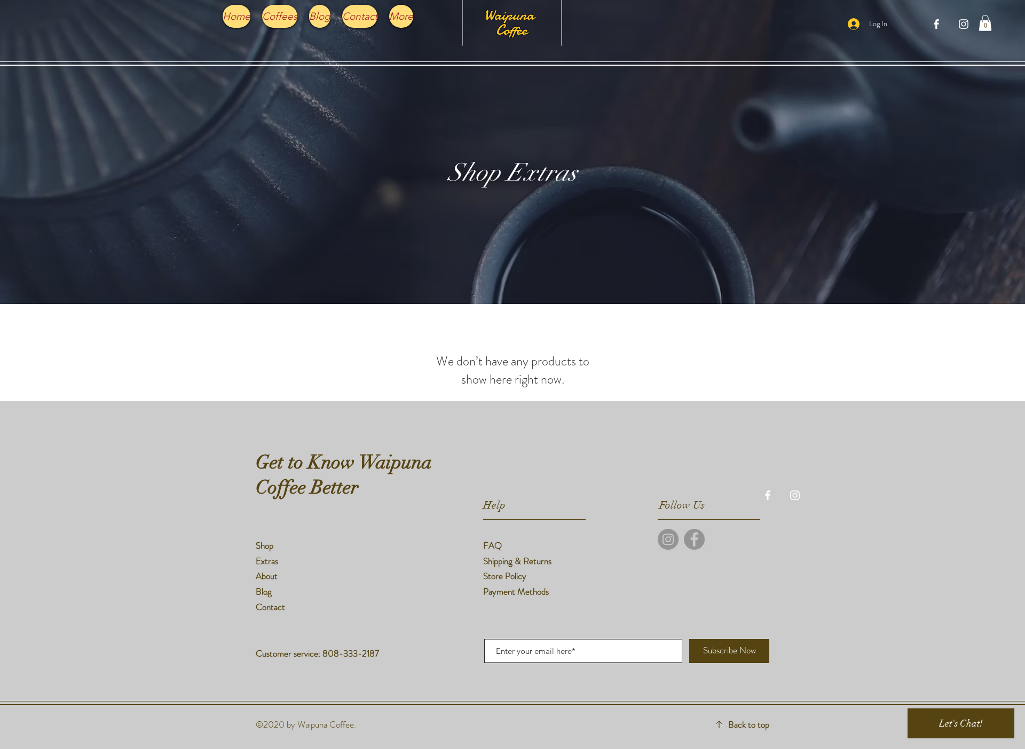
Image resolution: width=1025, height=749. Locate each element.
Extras (267, 561)
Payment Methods (517, 591)
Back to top (748, 724)
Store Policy (504, 575)
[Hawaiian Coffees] (936, 24)
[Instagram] (668, 539)
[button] (985, 23)
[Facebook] (694, 539)
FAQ (492, 545)
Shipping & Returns (518, 561)
